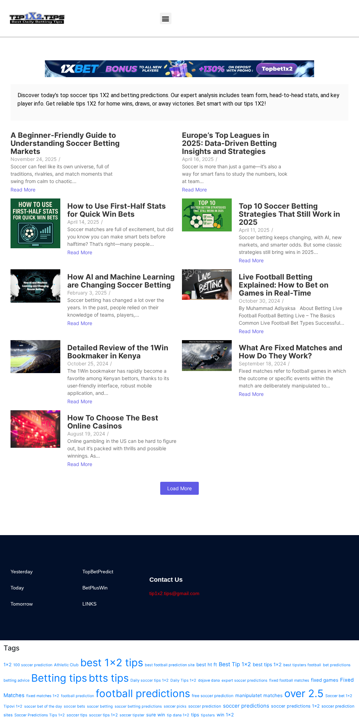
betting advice (16, 680)
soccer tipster (132, 715)
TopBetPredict (97, 571)
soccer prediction (204, 706)
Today (17, 588)
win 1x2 (225, 714)
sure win (155, 714)
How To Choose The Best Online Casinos (112, 422)
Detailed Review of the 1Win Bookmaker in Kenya (117, 352)
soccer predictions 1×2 (295, 706)
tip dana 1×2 (178, 715)
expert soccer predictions (244, 680)
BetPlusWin (95, 588)
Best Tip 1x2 (235, 664)
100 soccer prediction (32, 665)
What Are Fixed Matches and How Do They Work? (290, 352)
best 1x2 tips (111, 662)
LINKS (89, 604)
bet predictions (337, 664)
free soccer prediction (212, 695)
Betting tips (59, 678)
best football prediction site (170, 665)
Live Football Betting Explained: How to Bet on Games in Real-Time (283, 285)
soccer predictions (246, 705)
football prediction (77, 696)
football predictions (143, 693)
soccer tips (77, 715)
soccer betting (100, 706)
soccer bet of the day (43, 706)
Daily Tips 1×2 (183, 680)
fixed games (324, 680)
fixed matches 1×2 (42, 696)
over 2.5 (304, 693)
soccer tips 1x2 (103, 715)
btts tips (109, 678)
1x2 (8, 664)
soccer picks (175, 706)
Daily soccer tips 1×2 (149, 680)
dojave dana (209, 680)
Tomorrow (22, 604)
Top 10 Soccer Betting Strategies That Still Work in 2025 (289, 214)
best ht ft (206, 664)
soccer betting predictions (138, 706)
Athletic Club (66, 664)
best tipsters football (302, 665)
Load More (179, 488)
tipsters (208, 715)
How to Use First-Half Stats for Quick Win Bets (116, 210)
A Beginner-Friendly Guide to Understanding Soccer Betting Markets (65, 143)
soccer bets (74, 706)
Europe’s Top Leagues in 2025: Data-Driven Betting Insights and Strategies (229, 143)
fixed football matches (289, 680)
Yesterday (22, 571)
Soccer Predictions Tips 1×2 (39, 715)
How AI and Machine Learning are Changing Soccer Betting (121, 281)
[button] (165, 18)
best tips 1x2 (267, 664)
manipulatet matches (259, 695)
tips (195, 714)
